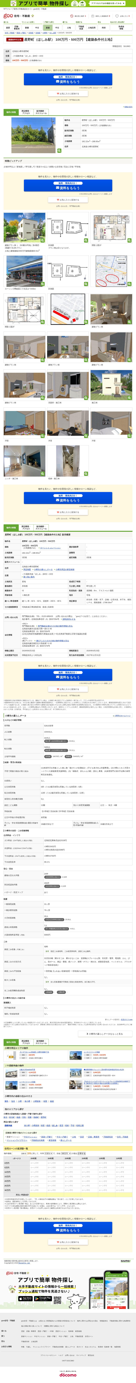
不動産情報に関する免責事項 (120, 1321)
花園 (29, 1117)
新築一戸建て (46, 1137)
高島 (24, 1117)
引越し (28, 1347)
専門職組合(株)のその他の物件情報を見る (55, 626)
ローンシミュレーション (50, 548)
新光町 (12, 1117)
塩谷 (13, 1101)
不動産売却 (25, 1341)
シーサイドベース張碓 (92, 1052)
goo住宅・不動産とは (29, 1321)
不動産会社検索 (37, 1140)
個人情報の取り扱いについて (31, 1326)
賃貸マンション (61, 1331)
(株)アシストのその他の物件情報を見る (52, 641)
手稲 (72, 1125)
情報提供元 (104, 1321)
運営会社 (91, 1355)
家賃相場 (52, 1140)
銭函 (52, 1101)
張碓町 (36, 1117)
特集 (22, 1347)
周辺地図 (27, 569)
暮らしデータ (66, 1140)
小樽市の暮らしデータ (43, 569)
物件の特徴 (11, 112)
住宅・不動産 (122, 1137)
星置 (61, 1125)
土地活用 (34, 1341)
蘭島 (6, 1101)
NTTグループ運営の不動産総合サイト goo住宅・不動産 (25, 9)
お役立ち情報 (6, 1347)
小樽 (20, 1101)
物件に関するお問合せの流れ (87, 1321)
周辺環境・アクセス (26, 112)
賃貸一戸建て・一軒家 (46, 1331)
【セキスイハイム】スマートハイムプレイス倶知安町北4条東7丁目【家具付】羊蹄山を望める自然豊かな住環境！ (107, 1082)
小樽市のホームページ (122, 716)
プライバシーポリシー (48, 1355)
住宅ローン (89, 1336)
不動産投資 (108, 1137)
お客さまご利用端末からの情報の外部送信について (57, 1321)
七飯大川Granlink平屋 (27, 1070)
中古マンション (30, 1137)
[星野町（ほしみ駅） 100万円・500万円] (33, 135)
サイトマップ (81, 1355)
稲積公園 (80, 1125)
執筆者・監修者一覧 (105, 1347)
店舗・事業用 (93, 1137)
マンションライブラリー (17, 1140)
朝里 (45, 1101)
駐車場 (71, 1331)
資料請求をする (68, 619)
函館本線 (8, 1125)
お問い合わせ (70, 1355)
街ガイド (80, 1347)
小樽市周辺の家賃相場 (65, 569)
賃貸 (82, 1137)
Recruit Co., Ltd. (24, 1263)
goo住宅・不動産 (8, 1321)
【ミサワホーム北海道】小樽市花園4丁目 (34, 1052)
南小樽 (27, 1101)
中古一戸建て (62, 1137)
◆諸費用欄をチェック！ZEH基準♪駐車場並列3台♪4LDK (104, 1070)
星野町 (43, 1117)
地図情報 (117, 1347)
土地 (74, 1137)
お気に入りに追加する (69, 94)
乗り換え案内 (29, 577)
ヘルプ (60, 1355)
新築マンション (26, 1336)
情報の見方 (128, 107)
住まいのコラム (90, 1347)
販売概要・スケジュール (41, 112)
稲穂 (67, 1125)
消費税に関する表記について (54, 1326)
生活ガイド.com (126, 1019)
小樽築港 (37, 1101)
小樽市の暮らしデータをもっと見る (106, 1034)
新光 (5, 1117)
